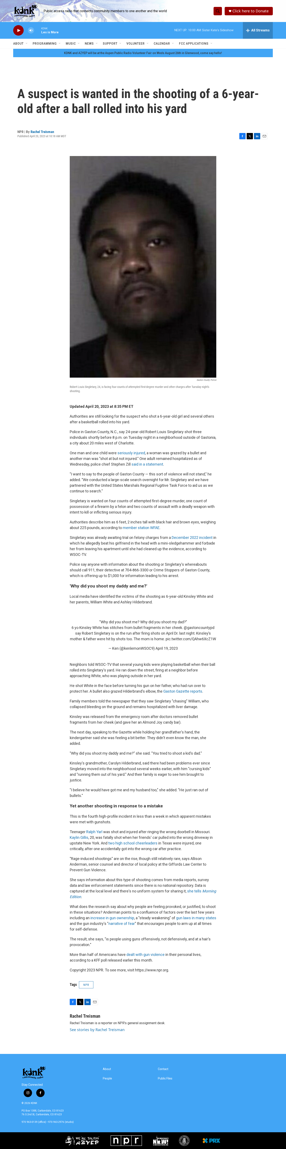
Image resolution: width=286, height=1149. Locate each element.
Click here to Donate (250, 11)
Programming (45, 43)
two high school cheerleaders (132, 843)
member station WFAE (141, 527)
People (107, 1078)
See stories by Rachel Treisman (97, 1029)
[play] (18, 30)
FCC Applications (194, 43)
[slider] (37, 30)
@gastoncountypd (199, 627)
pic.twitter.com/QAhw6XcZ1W (191, 639)
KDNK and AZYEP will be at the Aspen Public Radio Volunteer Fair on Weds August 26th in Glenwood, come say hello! (143, 53)
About (18, 43)
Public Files (165, 1078)
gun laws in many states (196, 918)
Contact (163, 1069)
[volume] (31, 30)
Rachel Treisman (42, 132)
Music (71, 43)
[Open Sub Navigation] (26, 43)
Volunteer (135, 43)
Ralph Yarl (94, 832)
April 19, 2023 (167, 648)
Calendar (162, 43)
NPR (86, 984)
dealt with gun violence (145, 954)
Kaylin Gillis (79, 837)
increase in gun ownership (112, 918)
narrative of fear (121, 923)
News (89, 43)
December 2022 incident (192, 537)
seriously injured (131, 453)
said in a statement (147, 464)
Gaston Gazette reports (182, 691)
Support (110, 43)
